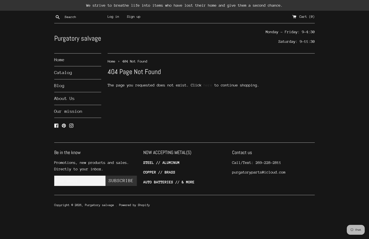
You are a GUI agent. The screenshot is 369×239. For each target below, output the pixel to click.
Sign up (134, 17)
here (208, 85)
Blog (59, 85)
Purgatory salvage (77, 38)
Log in (113, 17)
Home (59, 59)
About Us (64, 98)
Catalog (63, 72)
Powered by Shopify (134, 205)
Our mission (68, 111)
